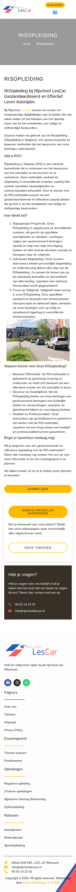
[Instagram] (17, 682)
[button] (55, 12)
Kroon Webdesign (35, 882)
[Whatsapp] (26, 682)
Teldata (55, 882)
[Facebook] (7, 682)
